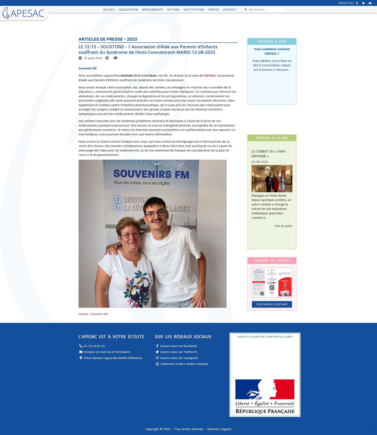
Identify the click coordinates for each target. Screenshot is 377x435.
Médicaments (152, 9)
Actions (173, 9)
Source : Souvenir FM (93, 314)
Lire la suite (283, 226)
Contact (229, 9)
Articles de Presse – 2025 (108, 39)
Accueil (109, 9)
